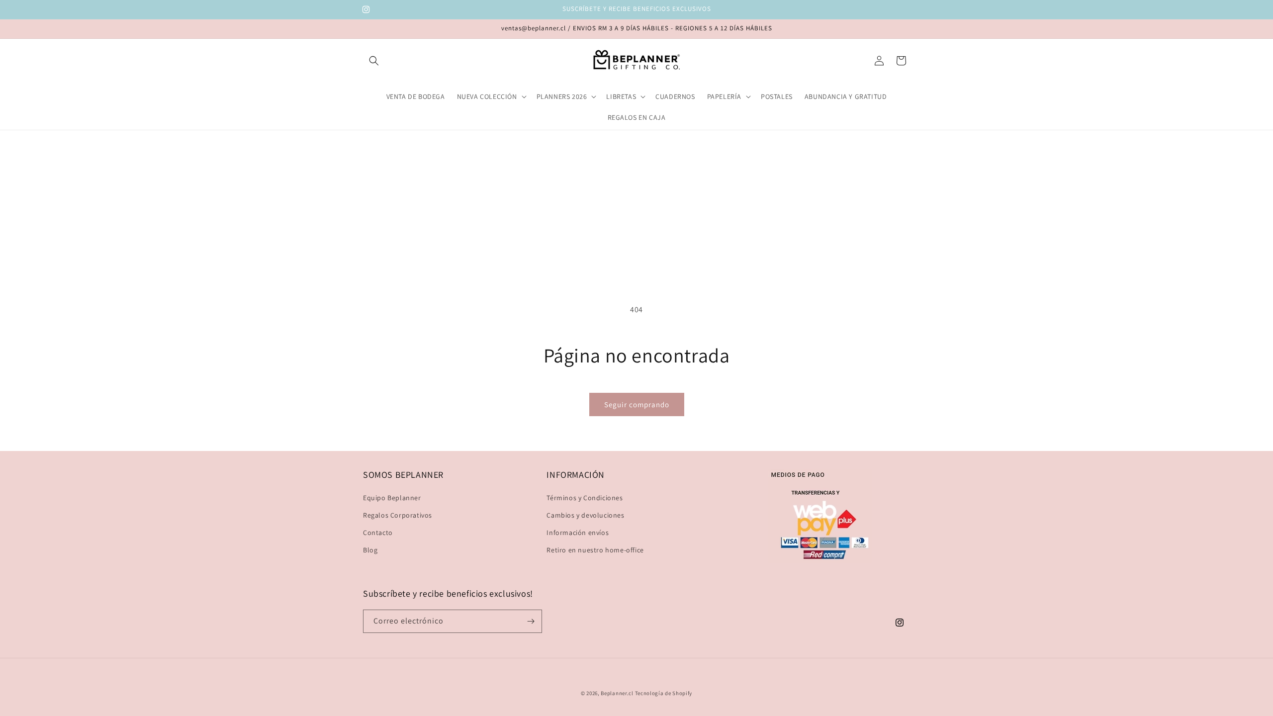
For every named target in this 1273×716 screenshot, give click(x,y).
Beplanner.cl (617, 693)
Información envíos (577, 532)
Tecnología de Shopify (664, 693)
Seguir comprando (636, 404)
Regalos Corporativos (397, 515)
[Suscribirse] (531, 621)
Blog (370, 549)
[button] (374, 61)
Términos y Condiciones (584, 497)
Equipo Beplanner (392, 497)
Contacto (378, 532)
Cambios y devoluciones (585, 515)
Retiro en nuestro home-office (594, 549)
